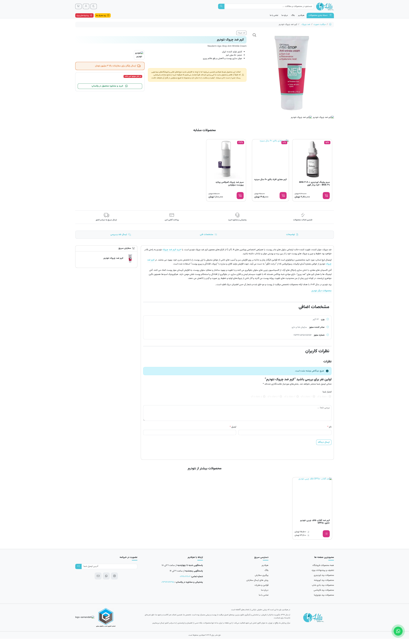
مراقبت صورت (319, 24)
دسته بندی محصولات (318, 15)
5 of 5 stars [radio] (256, 396)
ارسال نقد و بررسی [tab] (118, 234)
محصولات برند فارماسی (324, 590)
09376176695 (167, 582)
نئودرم (139, 56)
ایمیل (233, 427)
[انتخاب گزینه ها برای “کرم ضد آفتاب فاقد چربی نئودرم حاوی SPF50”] (326, 533)
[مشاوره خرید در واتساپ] (398, 631)
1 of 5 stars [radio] (322, 396)
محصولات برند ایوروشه (324, 580)
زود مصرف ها (101, 15)
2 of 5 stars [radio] (306, 396)
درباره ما (285, 15)
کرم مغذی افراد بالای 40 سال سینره (270, 179)
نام (329, 427)
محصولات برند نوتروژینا (324, 595)
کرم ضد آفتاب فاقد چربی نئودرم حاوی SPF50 (315, 522)
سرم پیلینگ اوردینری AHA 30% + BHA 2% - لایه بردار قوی (314, 184)
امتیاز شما (327, 392)
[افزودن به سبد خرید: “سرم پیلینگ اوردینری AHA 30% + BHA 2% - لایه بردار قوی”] (326, 195)
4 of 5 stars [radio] (273, 396)
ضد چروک (305, 24)
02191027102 (185, 576)
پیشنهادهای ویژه (83, 15)
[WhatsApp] (106, 575)
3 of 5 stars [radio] (290, 396)
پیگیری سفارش (261, 575)
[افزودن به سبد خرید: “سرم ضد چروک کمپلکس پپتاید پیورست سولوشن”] (240, 195)
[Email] (98, 575)
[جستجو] (221, 6)
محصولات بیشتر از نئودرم (204, 468)
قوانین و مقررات (261, 585)
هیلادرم (301, 15)
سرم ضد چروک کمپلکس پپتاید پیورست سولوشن (230, 184)
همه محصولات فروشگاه (323, 565)
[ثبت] (78, 566)
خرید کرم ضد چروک (171, 250)
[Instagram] (114, 575)
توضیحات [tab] (290, 234)
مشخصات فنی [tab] (206, 234)
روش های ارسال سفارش (257, 580)
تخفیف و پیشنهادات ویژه (323, 570)
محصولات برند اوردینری (324, 575)
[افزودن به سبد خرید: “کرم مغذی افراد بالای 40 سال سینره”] (283, 195)
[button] (254, 35)
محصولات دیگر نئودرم (322, 291)
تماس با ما (274, 15)
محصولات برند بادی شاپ (323, 585)
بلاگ (293, 15)
